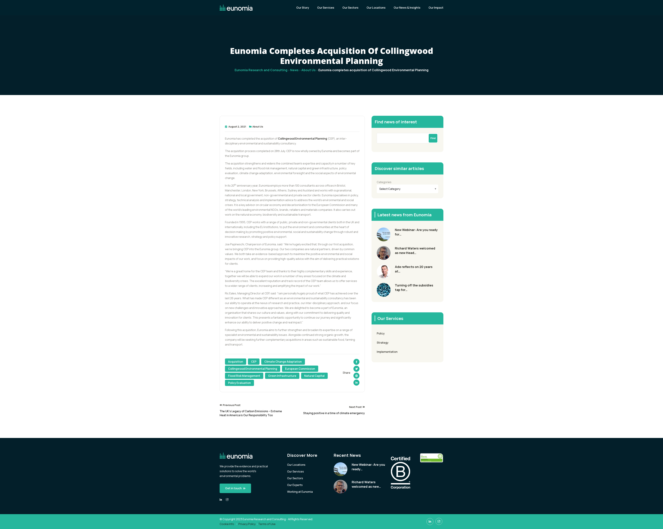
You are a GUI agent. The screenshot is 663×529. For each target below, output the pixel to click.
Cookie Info (227, 524)
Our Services (325, 8)
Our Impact (436, 8)
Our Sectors (350, 8)
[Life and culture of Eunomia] (227, 499)
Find (433, 138)
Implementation (387, 352)
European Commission (300, 369)
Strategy (382, 342)
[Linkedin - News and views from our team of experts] (221, 499)
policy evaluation (239, 383)
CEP (253, 361)
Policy (381, 333)
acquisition (235, 361)
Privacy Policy (247, 524)
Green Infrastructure (282, 376)
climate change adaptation (283, 361)
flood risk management (244, 376)
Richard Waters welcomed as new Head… (415, 250)
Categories (384, 182)
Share (346, 373)
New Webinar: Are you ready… (368, 466)
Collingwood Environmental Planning (302, 138)
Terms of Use (267, 524)
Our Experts (295, 485)
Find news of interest (396, 122)
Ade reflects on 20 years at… (414, 269)
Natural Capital (314, 376)
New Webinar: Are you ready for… (416, 232)
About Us (257, 126)
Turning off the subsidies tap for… (414, 287)
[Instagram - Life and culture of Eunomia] (438, 521)
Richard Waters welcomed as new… (366, 484)
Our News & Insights (407, 8)
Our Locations (376, 8)
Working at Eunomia (300, 492)
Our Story (302, 8)
